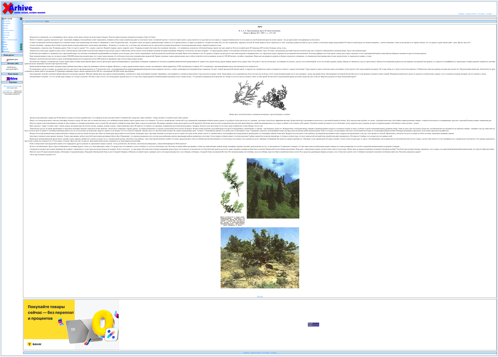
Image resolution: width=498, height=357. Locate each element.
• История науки (8, 30)
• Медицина (6, 23)
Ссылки (489, 14)
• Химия (5, 28)
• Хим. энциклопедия (9, 40)
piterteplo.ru (7, 91)
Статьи (4, 44)
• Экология (6, 35)
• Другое (5, 37)
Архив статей (471, 14)
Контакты (5, 51)
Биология (40, 21)
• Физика (5, 26)
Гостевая (481, 14)
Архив (4, 47)
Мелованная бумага (11, 86)
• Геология (5, 33)
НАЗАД (260, 297)
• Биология (6, 21)
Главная (461, 14)
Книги (4, 42)
